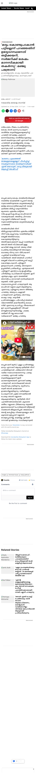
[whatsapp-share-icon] (3, 112)
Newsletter (16, 425)
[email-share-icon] (19, 112)
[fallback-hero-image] (7, 557)
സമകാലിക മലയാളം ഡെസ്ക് (13, 103)
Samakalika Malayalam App (20, 437)
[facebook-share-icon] (11, 112)
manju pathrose (24, 475)
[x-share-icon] (7, 112)
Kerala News (19, 8)
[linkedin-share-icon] (15, 112)
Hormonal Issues (13, 475)
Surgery (4, 475)
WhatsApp (4, 433)
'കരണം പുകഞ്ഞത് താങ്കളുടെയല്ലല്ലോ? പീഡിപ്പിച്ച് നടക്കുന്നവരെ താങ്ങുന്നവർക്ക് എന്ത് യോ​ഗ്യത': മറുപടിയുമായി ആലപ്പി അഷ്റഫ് (16, 164)
